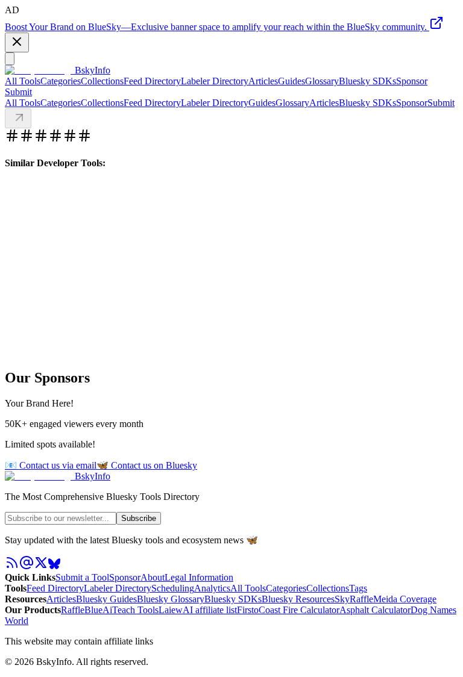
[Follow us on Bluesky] (54, 566)
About (152, 577)
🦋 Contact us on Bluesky (146, 465)
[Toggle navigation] (9, 58)
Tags (358, 588)
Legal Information (199, 577)
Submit (441, 103)
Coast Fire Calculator (299, 610)
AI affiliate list (210, 610)
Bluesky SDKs (367, 81)
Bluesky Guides (106, 599)
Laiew (171, 610)
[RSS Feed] (12, 566)
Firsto (248, 610)
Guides (291, 81)
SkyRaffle (354, 599)
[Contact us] (26, 566)
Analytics (212, 588)
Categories (60, 81)
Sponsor (411, 81)
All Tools (22, 81)
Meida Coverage (404, 599)
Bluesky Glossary (170, 599)
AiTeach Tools (130, 610)
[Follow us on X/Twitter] (41, 566)
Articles (263, 81)
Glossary (322, 81)
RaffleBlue (81, 610)
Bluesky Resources (298, 599)
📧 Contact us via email (50, 465)
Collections (102, 81)
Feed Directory (152, 81)
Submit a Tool (82, 577)
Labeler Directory (214, 81)
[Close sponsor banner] (17, 42)
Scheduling (172, 588)
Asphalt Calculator (375, 610)
